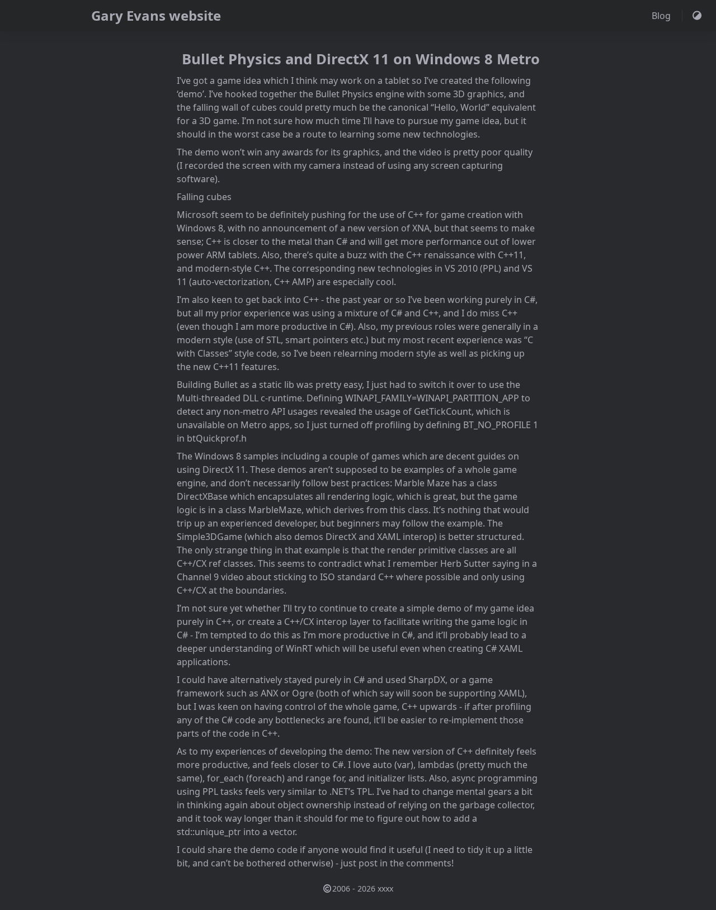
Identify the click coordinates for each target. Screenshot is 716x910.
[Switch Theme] (697, 16)
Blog (662, 16)
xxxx (385, 888)
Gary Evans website (156, 15)
